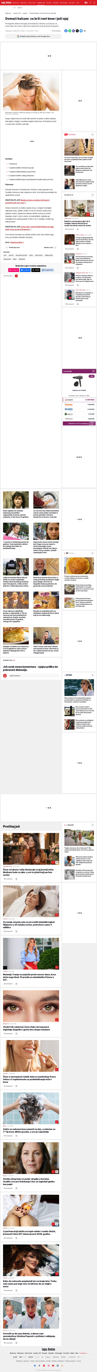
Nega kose (7, 259)
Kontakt (48, 1361)
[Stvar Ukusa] (81, 1357)
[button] (56, 30)
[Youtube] (53, 1366)
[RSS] (62, 1366)
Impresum (26, 1361)
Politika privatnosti (70, 1361)
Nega (14, 259)
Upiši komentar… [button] (15, 676)
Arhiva (79, 1361)
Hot (5, 255)
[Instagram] (48, 1366)
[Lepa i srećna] (6, 3)
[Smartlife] (56, 1357)
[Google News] (57, 1366)
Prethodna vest (14, 247)
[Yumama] (71, 1357)
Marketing (19, 1361)
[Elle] (37, 1357)
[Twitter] (39, 1366)
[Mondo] (23, 1357)
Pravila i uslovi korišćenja (37, 1361)
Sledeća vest (48, 247)
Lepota (25, 13)
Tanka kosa (49, 255)
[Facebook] (35, 1366)
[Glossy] (48, 1357)
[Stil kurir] (42, 1357)
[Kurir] (15, 1357)
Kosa (31, 255)
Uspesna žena (16, 242)
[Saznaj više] (92, 134)
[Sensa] (63, 1357)
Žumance (22, 259)
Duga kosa (38, 255)
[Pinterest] (44, 1366)
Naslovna (8, 13)
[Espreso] (30, 1357)
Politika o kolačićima (58, 1361)
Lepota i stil (17, 13)
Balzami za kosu (21, 255)
